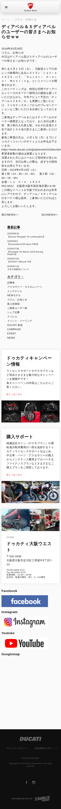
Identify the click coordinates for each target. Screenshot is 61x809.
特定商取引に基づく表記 (47, 748)
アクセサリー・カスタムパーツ (24, 287)
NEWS (11, 338)
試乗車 (11, 282)
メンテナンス (14, 291)
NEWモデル (14, 295)
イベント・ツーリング (19, 321)
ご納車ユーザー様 (17, 308)
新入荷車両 (13, 304)
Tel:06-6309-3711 (16, 570)
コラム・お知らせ (25, 19)
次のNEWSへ (49, 214)
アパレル (12, 316)
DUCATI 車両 (15, 325)
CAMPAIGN (14, 329)
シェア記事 (13, 312)
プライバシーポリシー (17, 748)
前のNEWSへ (9, 214)
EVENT (11, 333)
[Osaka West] (30, 6)
